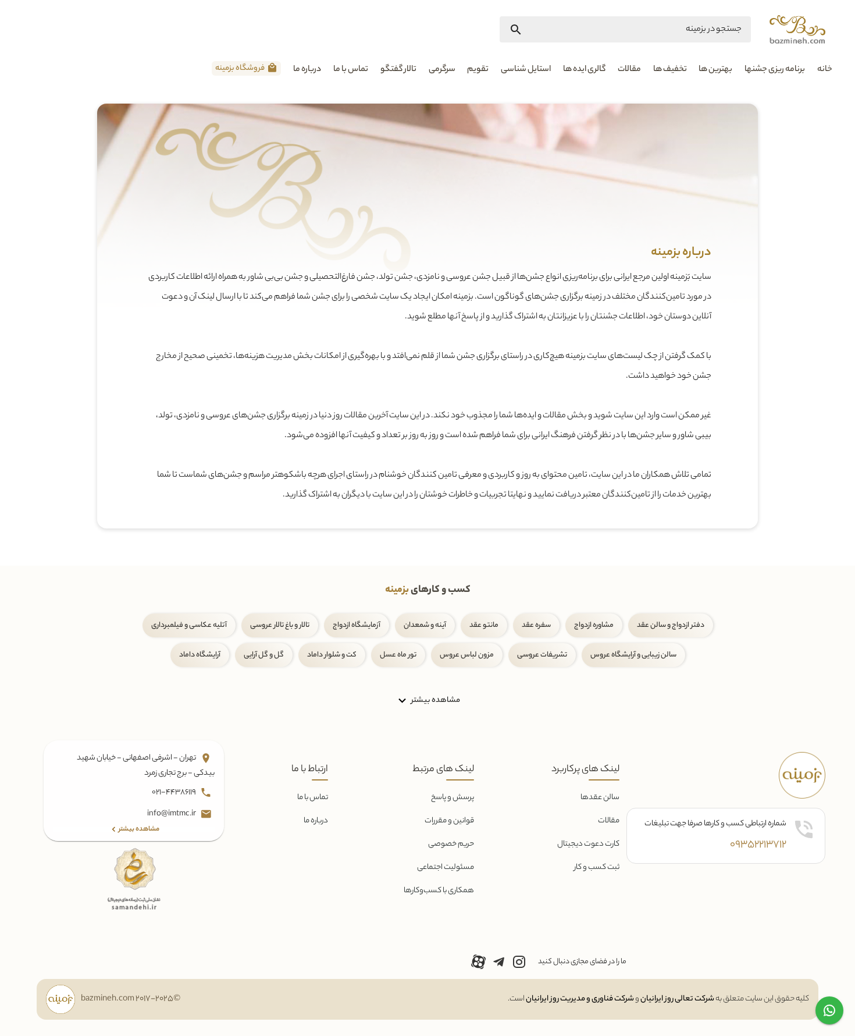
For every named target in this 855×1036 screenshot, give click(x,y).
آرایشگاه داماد (199, 655)
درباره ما (307, 70)
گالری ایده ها (584, 70)
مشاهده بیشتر (434, 700)
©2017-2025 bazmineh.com (130, 999)
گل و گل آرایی (264, 655)
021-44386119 (174, 792)
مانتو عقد (483, 625)
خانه (824, 70)
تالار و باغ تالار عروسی (279, 625)
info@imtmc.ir (172, 814)
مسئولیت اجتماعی (445, 867)
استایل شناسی (526, 70)
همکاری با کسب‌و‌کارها (439, 890)
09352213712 (758, 845)
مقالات (629, 70)
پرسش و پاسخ (452, 797)
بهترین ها (715, 70)
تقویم (478, 70)
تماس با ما (350, 70)
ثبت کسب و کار (596, 867)
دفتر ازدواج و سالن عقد (670, 625)
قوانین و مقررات (449, 821)
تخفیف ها (670, 70)
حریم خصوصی (451, 844)
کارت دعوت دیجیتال (588, 844)
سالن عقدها (599, 797)
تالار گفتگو (398, 70)
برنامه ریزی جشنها (774, 70)
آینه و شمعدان (425, 625)
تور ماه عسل (398, 655)
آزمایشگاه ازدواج (356, 625)
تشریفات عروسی (542, 655)
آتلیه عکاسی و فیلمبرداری (189, 625)
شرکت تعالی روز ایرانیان (677, 999)
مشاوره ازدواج (594, 625)
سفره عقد (536, 625)
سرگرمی (442, 70)
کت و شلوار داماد (332, 655)
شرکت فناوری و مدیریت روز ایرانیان (580, 999)
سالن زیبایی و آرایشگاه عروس (633, 655)
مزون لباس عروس (467, 655)
